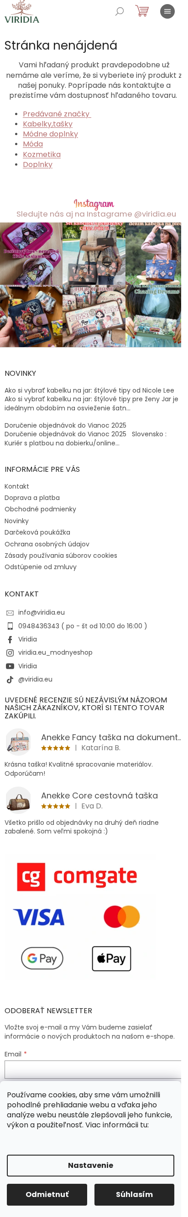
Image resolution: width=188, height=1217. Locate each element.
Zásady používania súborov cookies (61, 555)
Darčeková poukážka (37, 532)
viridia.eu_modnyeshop (55, 652)
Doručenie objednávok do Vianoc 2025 (65, 425)
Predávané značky (57, 114)
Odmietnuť (47, 1194)
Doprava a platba (32, 497)
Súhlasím (134, 1194)
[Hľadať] (119, 11)
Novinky (17, 520)
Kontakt (17, 486)
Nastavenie (90, 1165)
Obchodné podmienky (40, 509)
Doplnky (37, 164)
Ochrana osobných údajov (47, 544)
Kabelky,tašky (48, 124)
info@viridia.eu (41, 612)
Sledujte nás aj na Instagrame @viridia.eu (96, 214)
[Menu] (167, 11)
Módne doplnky (50, 134)
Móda (33, 144)
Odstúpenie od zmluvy (41, 566)
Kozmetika (42, 154)
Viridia (27, 639)
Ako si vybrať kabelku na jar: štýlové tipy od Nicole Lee (89, 390)
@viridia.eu (35, 679)
